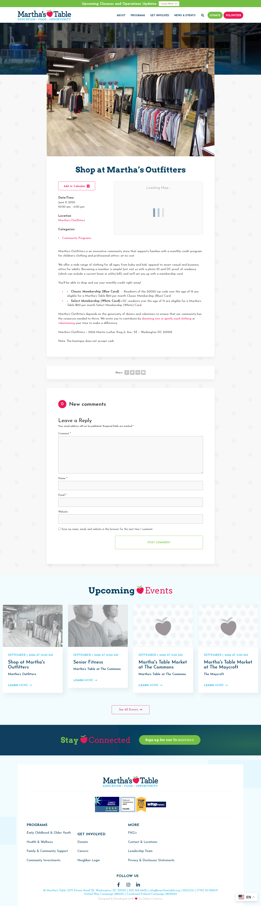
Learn (18, 685)
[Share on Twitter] (132, 372)
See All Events (129, 709)
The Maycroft (214, 674)
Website (63, 512)
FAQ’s (132, 833)
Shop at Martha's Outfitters (26, 665)
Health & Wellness (40, 842)
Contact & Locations (142, 842)
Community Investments (44, 860)
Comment (64, 433)
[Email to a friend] (143, 372)
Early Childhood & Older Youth (49, 833)
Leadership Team (140, 851)
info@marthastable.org (164, 890)
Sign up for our (169, 740)
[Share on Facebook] (126, 372)
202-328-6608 (138, 890)
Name (62, 478)
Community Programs (76, 238)
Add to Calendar (75, 186)
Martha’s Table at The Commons (97, 669)
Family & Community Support (47, 851)
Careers (82, 851)
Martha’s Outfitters (71, 220)
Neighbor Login (88, 860)
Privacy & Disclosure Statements (151, 860)
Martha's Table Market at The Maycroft (228, 665)
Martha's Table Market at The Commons (162, 665)
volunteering (66, 323)
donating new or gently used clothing (166, 318)
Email (62, 495)
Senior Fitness (88, 662)
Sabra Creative (152, 898)
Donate (82, 842)
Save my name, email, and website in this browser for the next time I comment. (107, 529)
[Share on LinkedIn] (137, 372)
